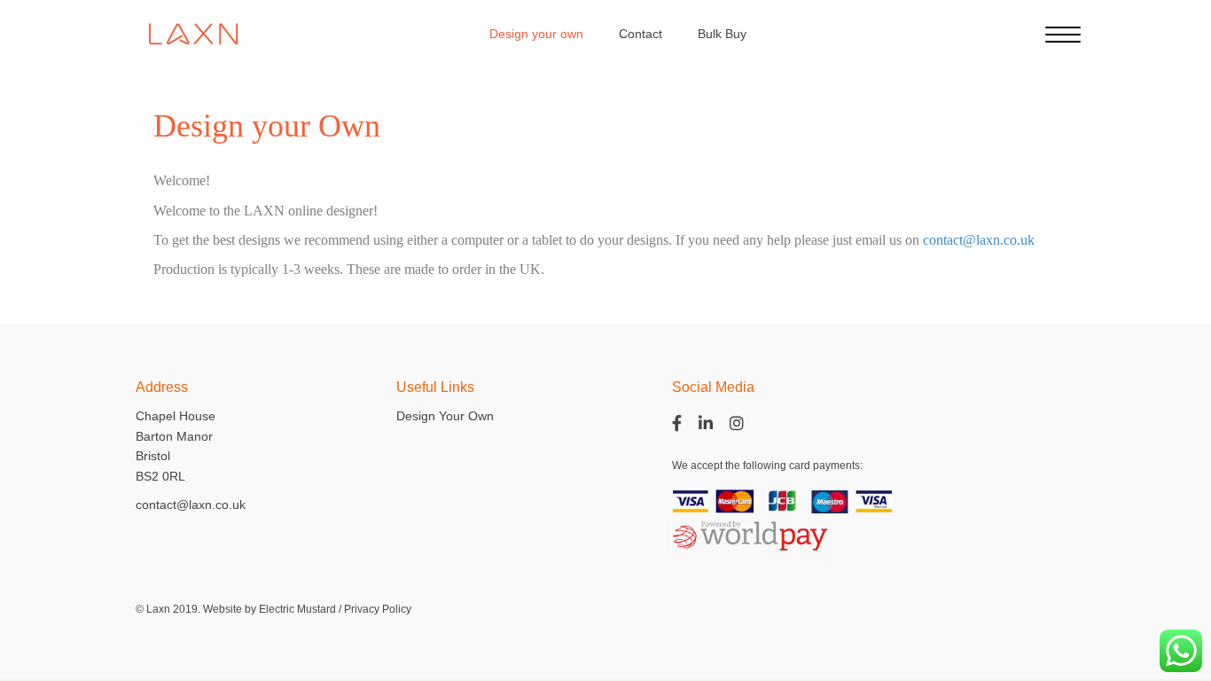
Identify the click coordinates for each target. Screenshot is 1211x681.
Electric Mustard (297, 609)
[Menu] (1063, 35)
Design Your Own (445, 416)
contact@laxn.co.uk (979, 239)
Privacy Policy (377, 609)
